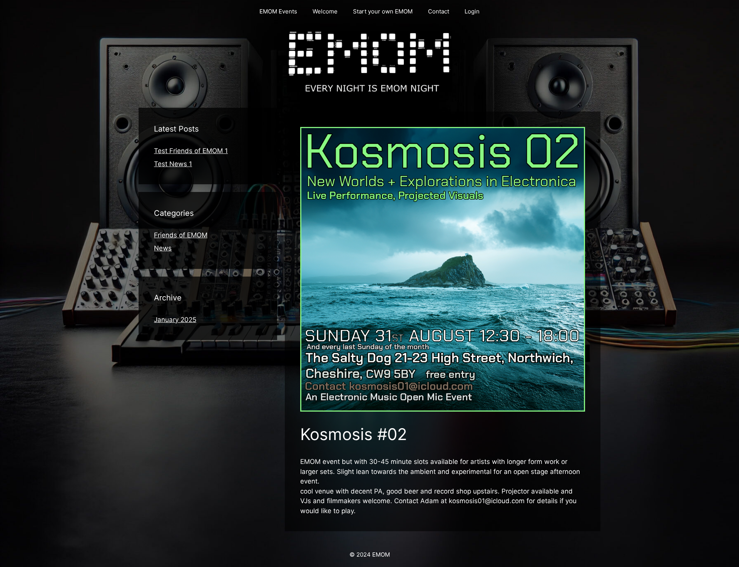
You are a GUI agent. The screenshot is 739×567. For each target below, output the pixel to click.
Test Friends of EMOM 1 (191, 151)
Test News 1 (173, 164)
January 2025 (175, 320)
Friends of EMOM (180, 235)
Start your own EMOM (383, 11)
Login (472, 11)
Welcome (325, 11)
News (163, 248)
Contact (438, 11)
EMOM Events (278, 11)
